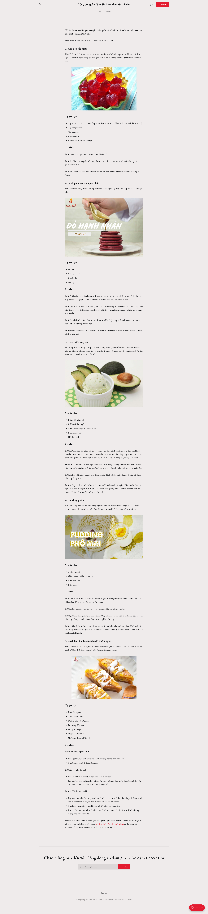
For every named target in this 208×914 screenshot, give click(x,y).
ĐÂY (115, 827)
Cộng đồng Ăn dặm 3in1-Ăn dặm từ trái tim (103, 4)
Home (100, 11)
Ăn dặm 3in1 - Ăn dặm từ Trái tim (109, 824)
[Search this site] (40, 4)
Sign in (151, 4)
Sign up (104, 893)
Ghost (129, 899)
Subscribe (162, 4)
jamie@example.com (104, 866)
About (108, 11)
